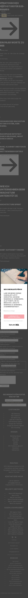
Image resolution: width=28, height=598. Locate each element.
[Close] (25, 270)
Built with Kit (14, 324)
